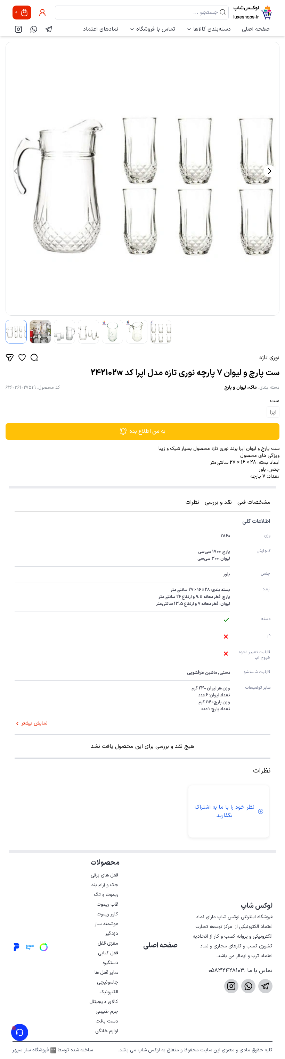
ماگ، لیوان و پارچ (240, 387)
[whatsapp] (34, 29)
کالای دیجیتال (103, 1001)
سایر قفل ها (106, 972)
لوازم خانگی (106, 1031)
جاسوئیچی (107, 982)
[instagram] (18, 29)
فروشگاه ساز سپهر (31, 1050)
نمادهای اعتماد (100, 29)
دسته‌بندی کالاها (212, 29)
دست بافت (107, 1021)
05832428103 (226, 971)
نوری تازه (269, 358)
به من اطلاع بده (147, 431)
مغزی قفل (108, 943)
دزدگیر (111, 933)
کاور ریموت (107, 914)
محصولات (105, 863)
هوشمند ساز (106, 924)
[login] (42, 12)
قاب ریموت (107, 904)
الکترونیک (108, 992)
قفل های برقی (104, 875)
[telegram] (49, 29)
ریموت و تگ (106, 894)
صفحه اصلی (256, 29)
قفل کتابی (108, 953)
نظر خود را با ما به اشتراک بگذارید (224, 811)
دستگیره (110, 963)
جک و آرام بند (104, 885)
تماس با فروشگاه (155, 29)
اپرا (273, 412)
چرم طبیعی (107, 1011)
